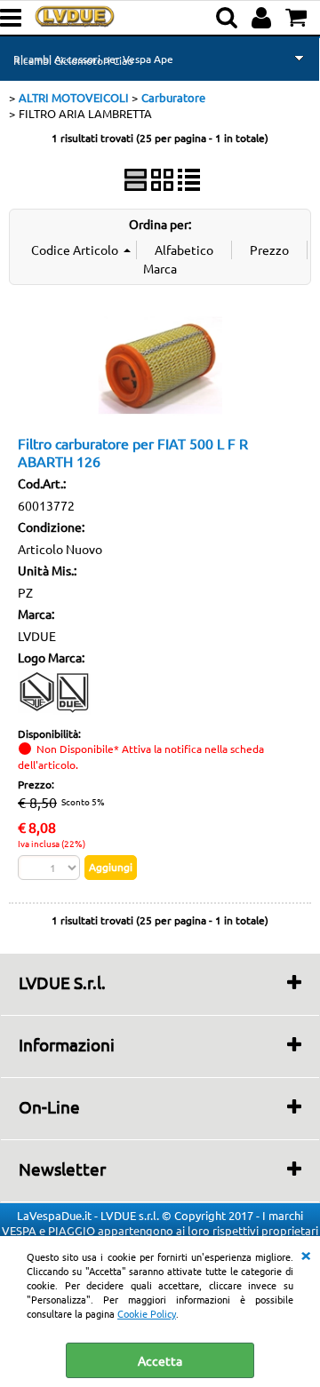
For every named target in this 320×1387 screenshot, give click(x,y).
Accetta (160, 1360)
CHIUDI (305, 1254)
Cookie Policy (146, 1313)
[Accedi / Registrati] (263, 18)
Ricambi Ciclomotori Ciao (73, 60)
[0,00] (298, 18)
